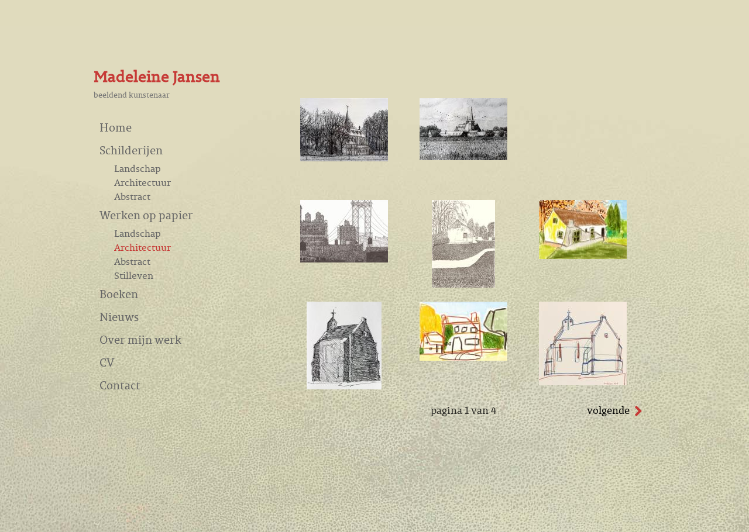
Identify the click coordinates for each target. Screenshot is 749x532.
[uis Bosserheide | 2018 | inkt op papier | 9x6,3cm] (463, 357)
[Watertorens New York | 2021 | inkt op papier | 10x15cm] (344, 259)
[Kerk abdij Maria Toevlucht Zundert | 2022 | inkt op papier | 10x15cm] (344, 157)
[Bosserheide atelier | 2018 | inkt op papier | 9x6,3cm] (583, 255)
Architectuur (142, 182)
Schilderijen (131, 149)
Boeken (118, 293)
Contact (119, 384)
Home (115, 127)
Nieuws (119, 316)
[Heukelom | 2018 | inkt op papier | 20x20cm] (583, 381)
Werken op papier (146, 214)
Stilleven (133, 275)
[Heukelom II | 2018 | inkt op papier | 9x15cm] (344, 385)
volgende (608, 410)
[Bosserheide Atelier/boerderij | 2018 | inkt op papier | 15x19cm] (463, 284)
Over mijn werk (140, 339)
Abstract (132, 196)
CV (106, 362)
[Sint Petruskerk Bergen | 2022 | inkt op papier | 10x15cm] (463, 156)
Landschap (137, 168)
